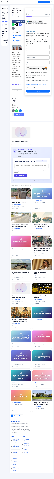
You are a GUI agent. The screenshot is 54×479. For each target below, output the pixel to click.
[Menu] (51, 2)
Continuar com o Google (35, 21)
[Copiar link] (13, 28)
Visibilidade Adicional (17, 41)
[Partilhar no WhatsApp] (13, 24)
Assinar (38, 91)
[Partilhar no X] (16, 24)
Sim (29, 87)
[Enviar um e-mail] (20, 24)
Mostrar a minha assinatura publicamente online (38, 80)
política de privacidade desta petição (36, 84)
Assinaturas (17, 36)
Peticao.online (5, 2)
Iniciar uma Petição (44, 2)
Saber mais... (7, 21)
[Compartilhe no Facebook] (20, 110)
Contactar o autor (17, 91)
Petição (16, 33)
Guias (12, 436)
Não (34, 87)
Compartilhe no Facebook (22, 21)
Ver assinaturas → (30, 17)
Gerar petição (21, 175)
